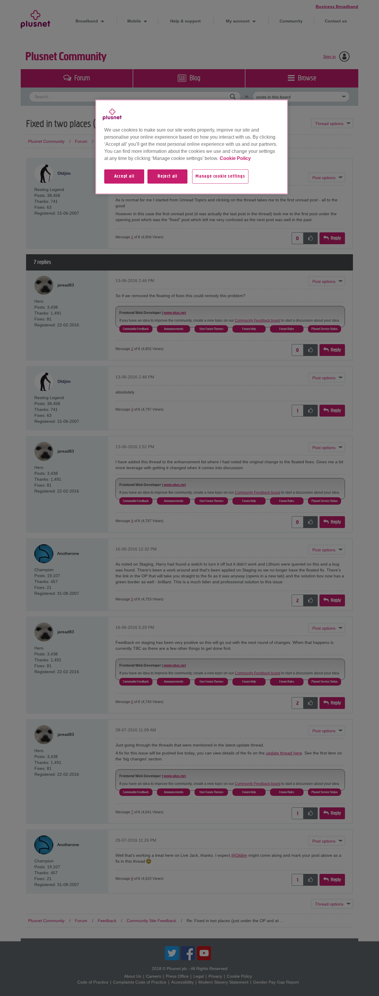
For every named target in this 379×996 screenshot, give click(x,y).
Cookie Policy (235, 158)
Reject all (167, 176)
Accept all (124, 176)
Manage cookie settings (220, 176)
